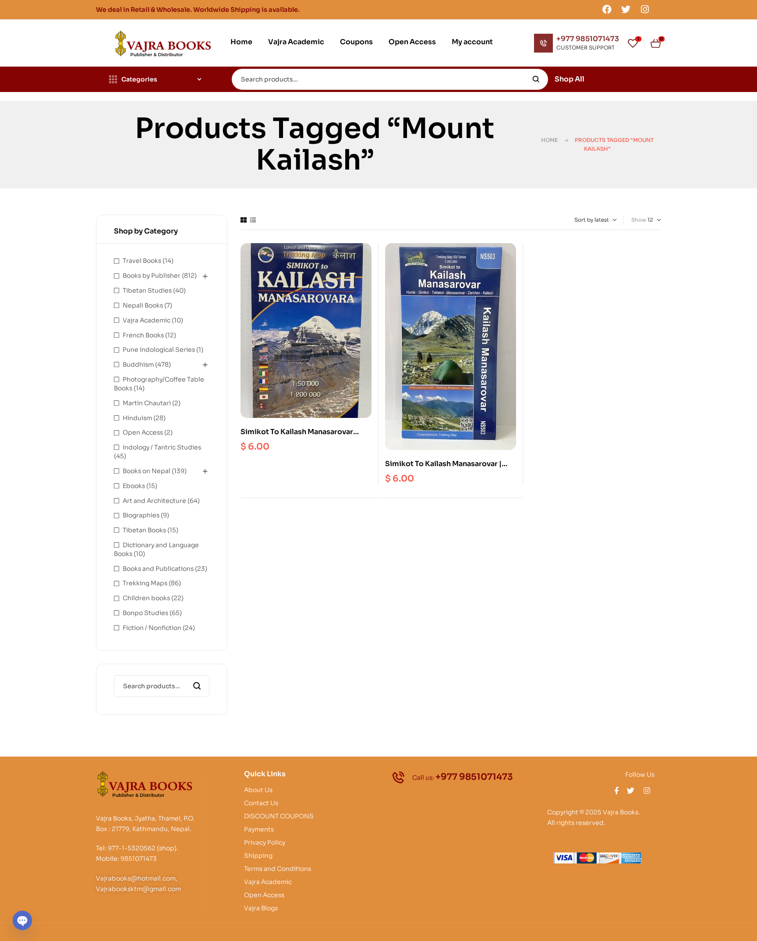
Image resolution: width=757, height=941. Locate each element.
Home (549, 140)
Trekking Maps (145, 583)
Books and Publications (158, 569)
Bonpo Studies (145, 613)
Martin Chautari (147, 403)
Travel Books (142, 261)
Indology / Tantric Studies (162, 447)
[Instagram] (644, 9)
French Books (143, 335)
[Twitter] (626, 9)
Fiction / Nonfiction (152, 628)
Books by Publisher (151, 275)
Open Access (143, 432)
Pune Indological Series (159, 350)
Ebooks (134, 486)
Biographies (141, 515)
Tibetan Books (144, 530)
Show (638, 219)
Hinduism (137, 418)
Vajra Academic (146, 320)
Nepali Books (143, 305)
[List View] (253, 220)
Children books (146, 598)
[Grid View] (243, 220)
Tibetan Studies (147, 290)
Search (536, 79)
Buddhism (138, 364)
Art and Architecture (154, 501)
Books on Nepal (146, 471)
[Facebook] (606, 9)
